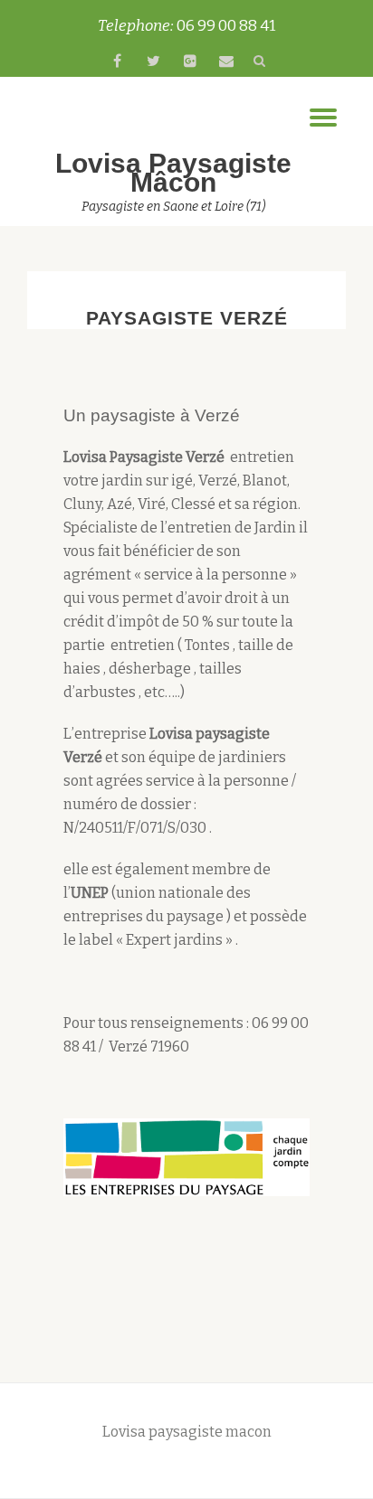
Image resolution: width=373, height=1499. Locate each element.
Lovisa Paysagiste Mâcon (173, 172)
